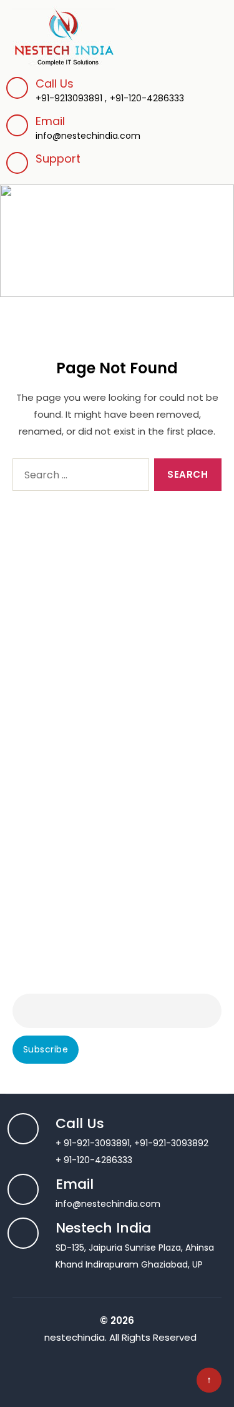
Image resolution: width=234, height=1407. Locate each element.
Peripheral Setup (48, 651)
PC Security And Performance (77, 901)
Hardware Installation (58, 685)
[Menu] (213, 27)
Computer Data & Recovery (73, 719)
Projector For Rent (51, 918)
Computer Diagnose (56, 601)
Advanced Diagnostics (61, 584)
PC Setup (32, 668)
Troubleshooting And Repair (72, 618)
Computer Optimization (64, 702)
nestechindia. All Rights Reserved (120, 1337)
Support (58, 158)
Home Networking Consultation (80, 800)
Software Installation (57, 634)
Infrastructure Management (73, 816)
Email (88, 127)
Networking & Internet (59, 850)
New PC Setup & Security (66, 884)
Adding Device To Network (69, 783)
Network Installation (54, 833)
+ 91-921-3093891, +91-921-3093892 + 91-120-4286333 (132, 1142)
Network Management (61, 867)
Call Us (55, 83)
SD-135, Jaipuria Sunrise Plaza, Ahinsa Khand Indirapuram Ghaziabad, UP (135, 1247)
